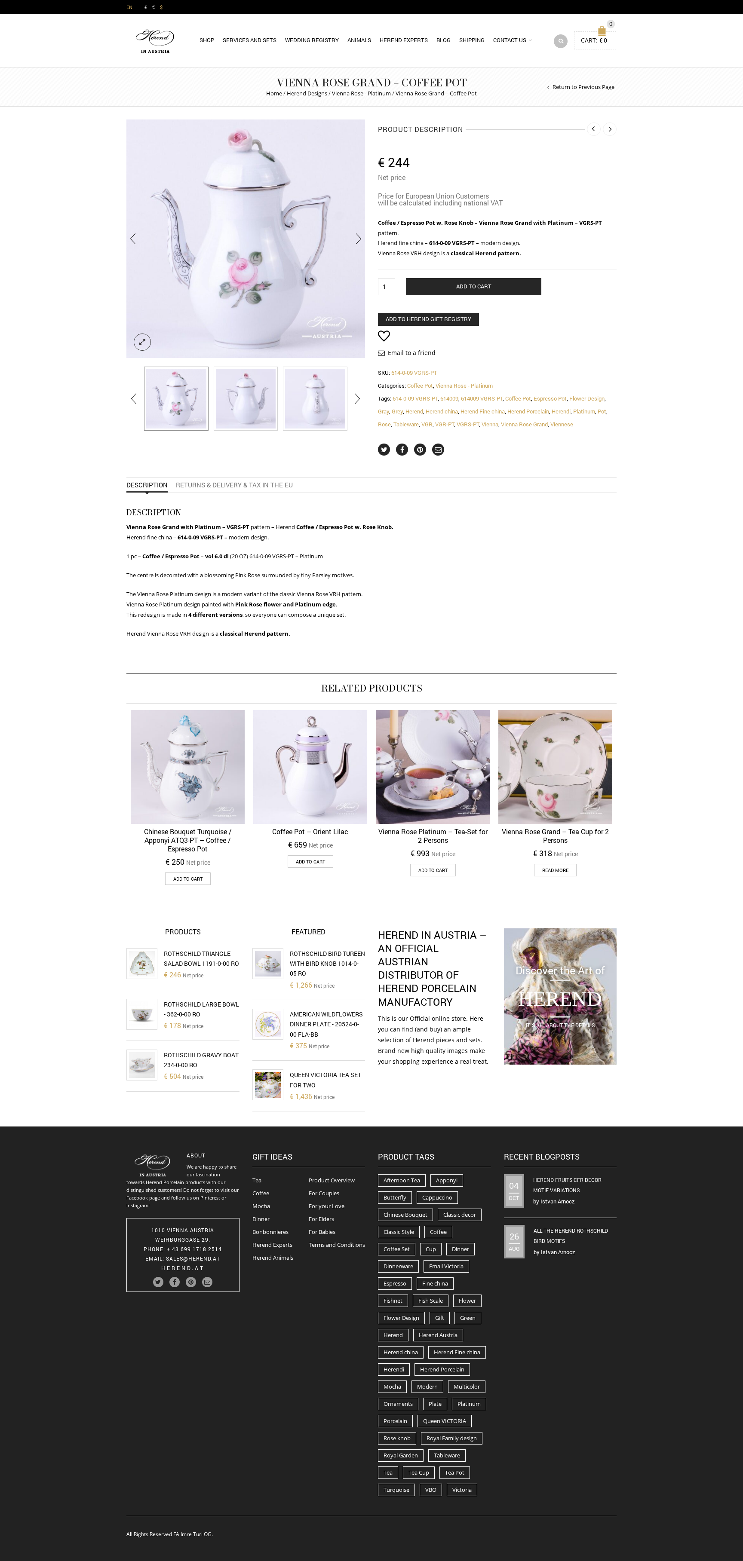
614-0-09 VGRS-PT (415, 398)
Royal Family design (452, 1438)
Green (468, 1318)
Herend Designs (307, 93)
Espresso (395, 1283)
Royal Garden (401, 1455)
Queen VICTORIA (444, 1421)
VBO (430, 1490)
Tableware (406, 424)
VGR (427, 424)
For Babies (322, 1232)
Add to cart (473, 286)
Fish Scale (430, 1300)
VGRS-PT (468, 424)
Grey (397, 411)
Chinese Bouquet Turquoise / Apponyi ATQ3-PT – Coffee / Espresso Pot (188, 840)
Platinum (584, 411)
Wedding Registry (312, 40)
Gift (439, 1318)
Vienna (490, 424)
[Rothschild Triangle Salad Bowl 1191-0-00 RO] (141, 963)
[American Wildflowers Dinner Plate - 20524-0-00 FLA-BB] (267, 1024)
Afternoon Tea (402, 1180)
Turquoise (396, 1490)
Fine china (435, 1283)
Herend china (442, 411)
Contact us (509, 40)
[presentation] (132, 238)
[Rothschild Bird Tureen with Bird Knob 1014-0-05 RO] (267, 963)
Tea (256, 1180)
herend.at (183, 1267)
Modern (427, 1386)
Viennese (561, 424)
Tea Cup (418, 1472)
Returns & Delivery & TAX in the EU (234, 485)
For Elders (321, 1219)
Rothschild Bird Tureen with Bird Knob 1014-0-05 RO (327, 963)
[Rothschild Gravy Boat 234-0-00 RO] (141, 1065)
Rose (384, 424)
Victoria (462, 1490)
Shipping (472, 40)
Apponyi (446, 1180)
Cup (431, 1249)
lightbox (142, 342)
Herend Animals (272, 1257)
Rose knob (397, 1438)
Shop (207, 40)
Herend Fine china (483, 411)
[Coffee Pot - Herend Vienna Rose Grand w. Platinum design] (246, 399)
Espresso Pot (550, 398)
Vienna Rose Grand (524, 424)
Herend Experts (404, 40)
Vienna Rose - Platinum (361, 93)
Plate (435, 1404)
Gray (383, 411)
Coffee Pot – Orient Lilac (310, 831)
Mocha (261, 1206)
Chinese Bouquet (405, 1214)
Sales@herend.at (193, 1258)
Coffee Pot (420, 385)
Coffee (260, 1193)
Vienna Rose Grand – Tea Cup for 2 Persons (555, 836)
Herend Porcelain (528, 411)
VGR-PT (444, 424)
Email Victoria (446, 1266)
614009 (449, 398)
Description (147, 485)
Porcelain (395, 1421)
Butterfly (395, 1197)
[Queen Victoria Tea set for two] (267, 1084)
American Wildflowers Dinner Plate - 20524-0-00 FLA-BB (326, 1024)
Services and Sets (249, 40)
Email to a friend (412, 353)
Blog (443, 40)
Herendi (561, 411)
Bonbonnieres (270, 1232)
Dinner (261, 1219)
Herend (414, 411)
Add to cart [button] (188, 878)
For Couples (324, 1193)
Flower (467, 1300)
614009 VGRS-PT (482, 398)
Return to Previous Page (583, 87)
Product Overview (332, 1180)
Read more (555, 870)
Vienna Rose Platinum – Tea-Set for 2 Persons (433, 836)
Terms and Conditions (337, 1245)
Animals (359, 40)
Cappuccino (437, 1197)
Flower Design (587, 398)
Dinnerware (398, 1266)
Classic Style (399, 1232)
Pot (602, 411)
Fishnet (393, 1300)
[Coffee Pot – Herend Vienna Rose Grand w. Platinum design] (176, 399)
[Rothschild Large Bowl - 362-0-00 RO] (141, 1014)
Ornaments (398, 1404)
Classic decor (459, 1214)
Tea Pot (454, 1472)
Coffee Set (397, 1249)
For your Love (326, 1206)
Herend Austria (438, 1335)
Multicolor (467, 1386)
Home (274, 93)
